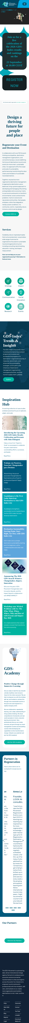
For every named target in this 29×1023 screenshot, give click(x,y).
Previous (3, 819)
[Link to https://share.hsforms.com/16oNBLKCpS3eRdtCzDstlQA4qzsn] (8, 281)
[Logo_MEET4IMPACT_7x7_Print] (18, 886)
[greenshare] (10, 886)
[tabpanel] (13, 819)
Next (23, 819)
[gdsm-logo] (9, 2)
